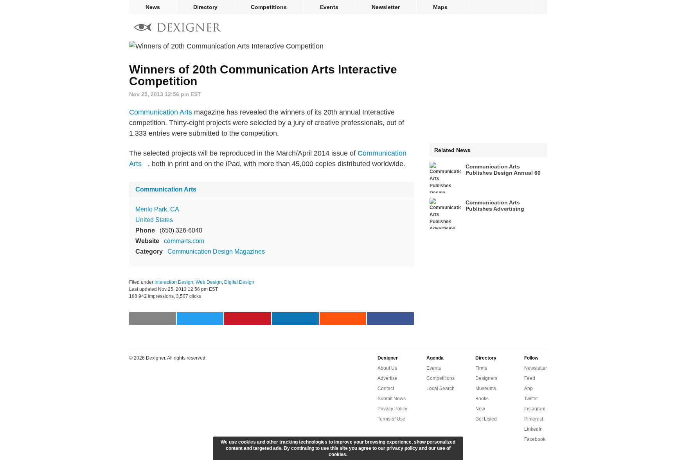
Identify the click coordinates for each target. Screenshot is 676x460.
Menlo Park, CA (157, 209)
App (528, 388)
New (480, 409)
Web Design (209, 282)
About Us (387, 368)
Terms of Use (391, 419)
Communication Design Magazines (216, 251)
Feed (529, 378)
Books (482, 398)
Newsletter (386, 7)
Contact (386, 388)
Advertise (387, 378)
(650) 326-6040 (181, 230)
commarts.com (184, 241)
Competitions (269, 7)
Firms (481, 368)
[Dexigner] (177, 28)
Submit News (392, 398)
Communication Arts (160, 112)
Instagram (534, 409)
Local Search (440, 388)
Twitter (531, 398)
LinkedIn (533, 429)
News (153, 7)
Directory (205, 7)
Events (329, 7)
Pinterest (533, 419)
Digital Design (239, 282)
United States (154, 220)
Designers (486, 378)
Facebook (534, 439)
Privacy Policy (392, 409)
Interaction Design (174, 282)
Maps (440, 7)
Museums (485, 388)
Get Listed (486, 419)
